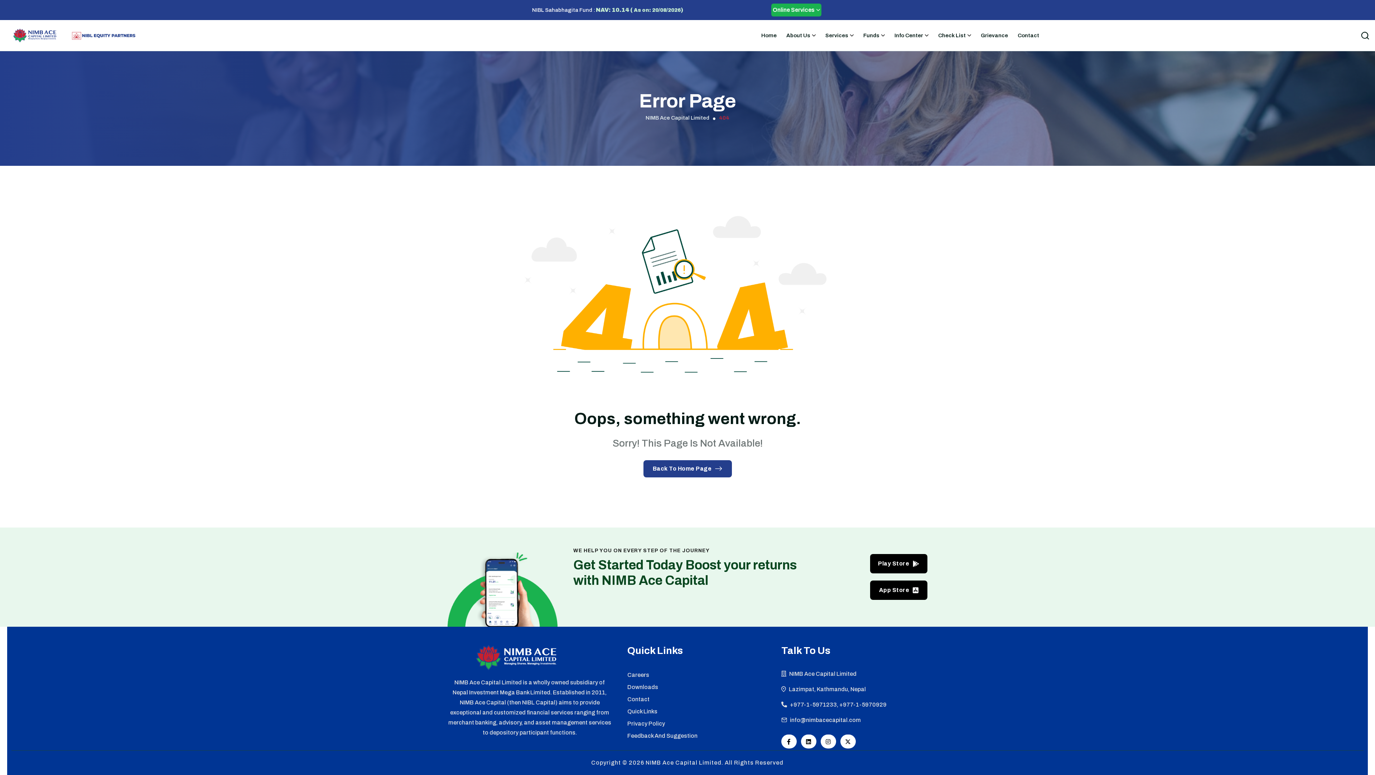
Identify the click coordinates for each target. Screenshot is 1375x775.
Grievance (994, 35)
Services (836, 35)
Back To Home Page (682, 469)
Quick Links (642, 711)
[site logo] (34, 35)
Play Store (893, 563)
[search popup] (1365, 35)
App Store (894, 590)
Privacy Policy (646, 724)
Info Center (908, 35)
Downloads (642, 687)
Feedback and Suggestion (662, 736)
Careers (638, 675)
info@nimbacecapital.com (825, 720)
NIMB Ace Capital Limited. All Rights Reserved (714, 763)
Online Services (794, 10)
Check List (952, 35)
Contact (1028, 35)
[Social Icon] (789, 741)
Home (769, 35)
